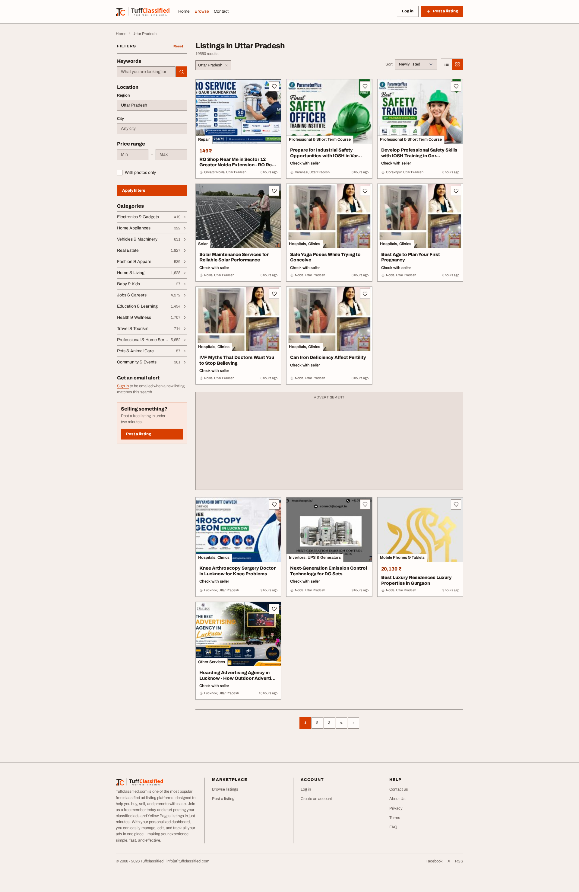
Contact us (398, 789)
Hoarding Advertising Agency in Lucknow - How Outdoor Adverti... (237, 675)
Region (123, 95)
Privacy (396, 808)
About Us (397, 799)
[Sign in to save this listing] (274, 86)
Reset (178, 46)
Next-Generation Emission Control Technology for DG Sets (328, 571)
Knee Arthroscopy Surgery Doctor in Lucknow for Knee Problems (237, 571)
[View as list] (446, 64)
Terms (394, 818)
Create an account (316, 799)
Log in (407, 11)
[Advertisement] (329, 443)
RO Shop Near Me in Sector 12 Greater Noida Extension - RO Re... (237, 162)
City (120, 119)
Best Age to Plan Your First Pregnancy (410, 257)
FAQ (393, 827)
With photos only (140, 172)
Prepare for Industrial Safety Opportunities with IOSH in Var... (326, 153)
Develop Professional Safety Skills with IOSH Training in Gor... (419, 153)
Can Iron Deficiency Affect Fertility (328, 357)
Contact (221, 11)
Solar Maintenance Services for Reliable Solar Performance (234, 257)
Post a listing (138, 434)
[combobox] (146, 71)
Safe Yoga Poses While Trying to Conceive (325, 257)
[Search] (181, 71)
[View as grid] (457, 64)
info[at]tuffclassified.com (187, 861)
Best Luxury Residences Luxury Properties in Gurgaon (416, 580)
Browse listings (225, 789)
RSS (459, 861)
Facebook (434, 861)
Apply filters (133, 190)
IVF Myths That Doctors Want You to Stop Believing (236, 360)
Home (184, 11)
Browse (202, 11)
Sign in (123, 386)
